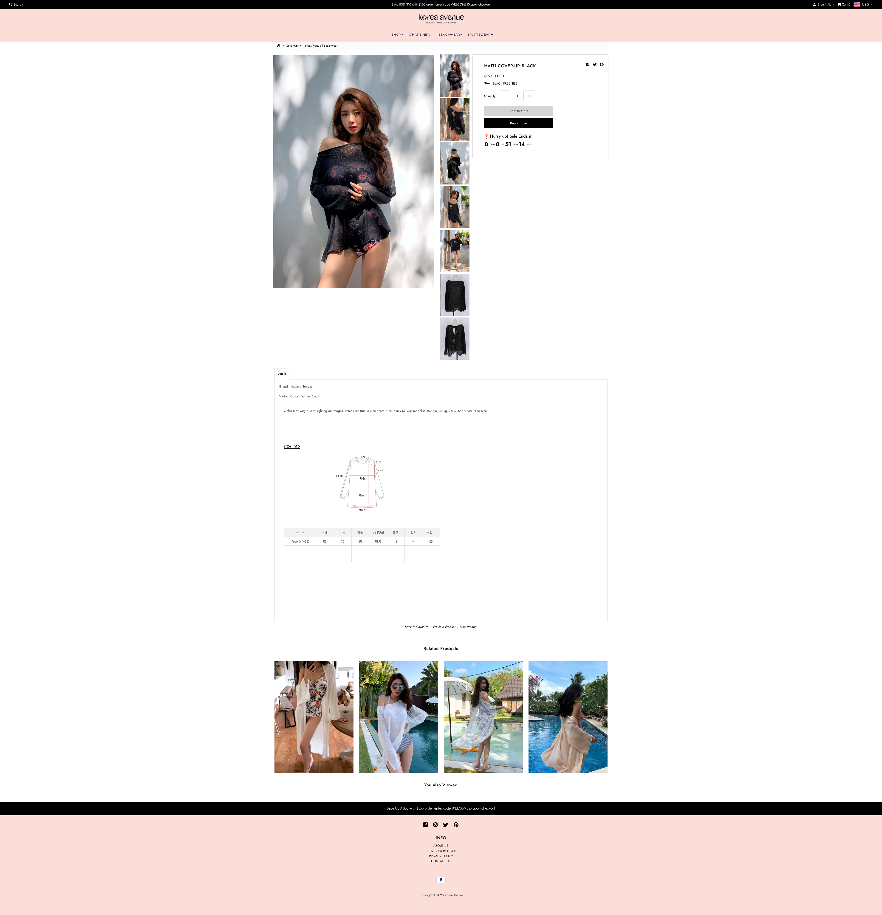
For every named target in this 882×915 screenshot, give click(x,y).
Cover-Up (292, 45)
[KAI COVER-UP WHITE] (313, 715)
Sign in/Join (825, 4)
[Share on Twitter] (595, 64)
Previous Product (444, 626)
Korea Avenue (454, 895)
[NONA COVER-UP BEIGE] (568, 715)
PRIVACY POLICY (441, 856)
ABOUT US (440, 845)
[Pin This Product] (602, 64)
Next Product (468, 626)
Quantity (489, 96)
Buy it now (518, 123)
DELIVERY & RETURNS (441, 851)
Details (281, 373)
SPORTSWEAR (479, 34)
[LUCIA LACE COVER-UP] (483, 715)
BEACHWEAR (449, 34)
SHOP (396, 34)
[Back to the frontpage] (279, 45)
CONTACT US (441, 861)
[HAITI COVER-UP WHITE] (398, 715)
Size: (487, 83)
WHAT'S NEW (420, 34)
